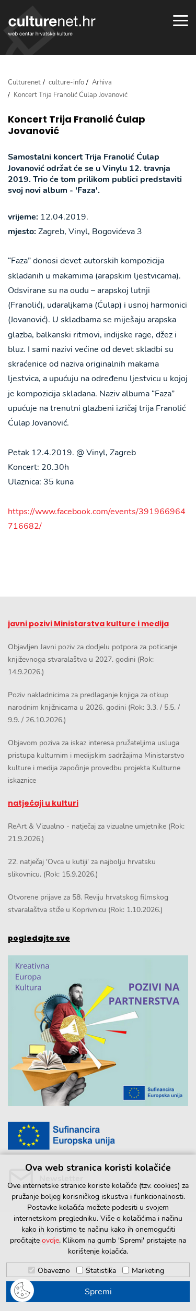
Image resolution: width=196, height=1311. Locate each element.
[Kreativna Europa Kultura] (98, 1030)
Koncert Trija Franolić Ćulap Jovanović (76, 125)
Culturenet (24, 82)
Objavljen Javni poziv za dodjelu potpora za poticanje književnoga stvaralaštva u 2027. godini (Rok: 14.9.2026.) (92, 659)
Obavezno (54, 1271)
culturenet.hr (52, 25)
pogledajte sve (39, 938)
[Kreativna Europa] (98, 1136)
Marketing (148, 1271)
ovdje (50, 1240)
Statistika (101, 1271)
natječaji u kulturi (43, 803)
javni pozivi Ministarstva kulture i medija (88, 623)
